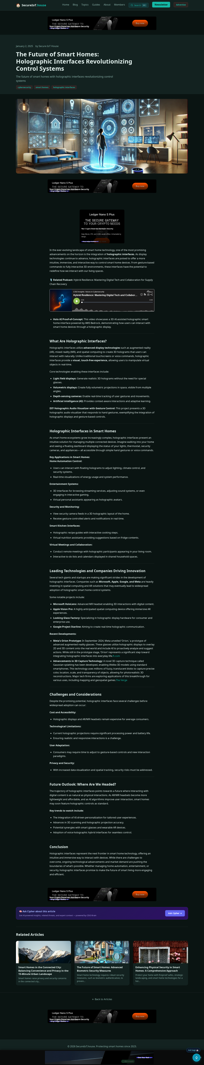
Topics (85, 4)
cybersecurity (24, 87)
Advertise (181, 4)
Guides (96, 4)
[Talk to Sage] (196, 1057)
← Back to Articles (102, 999)
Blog (75, 4)
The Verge (121, 680)
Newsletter (161, 4)
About (107, 4)
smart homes (42, 87)
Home (65, 4)
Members (119, 4)
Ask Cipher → (175, 913)
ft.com (116, 656)
